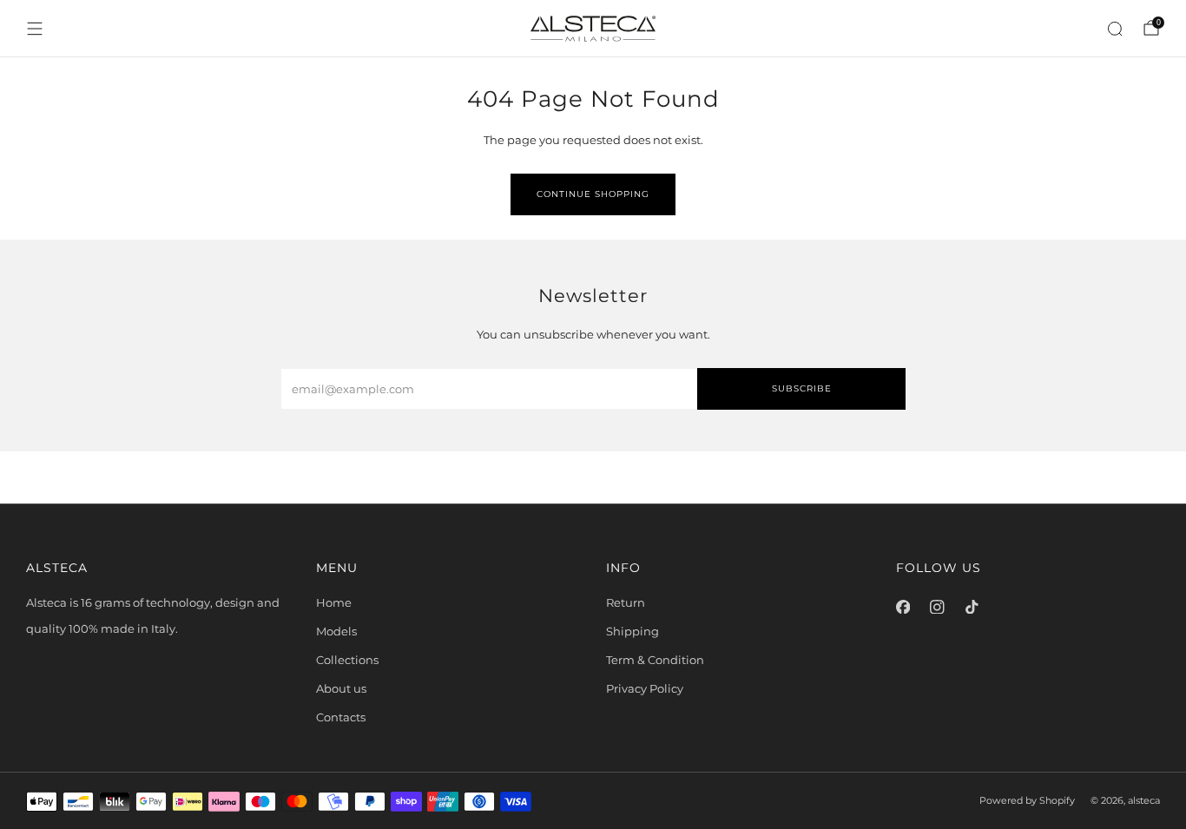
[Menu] (34, 28)
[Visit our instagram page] (937, 606)
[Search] (1114, 28)
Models (336, 631)
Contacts (341, 717)
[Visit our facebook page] (903, 606)
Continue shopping (593, 194)
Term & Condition (655, 660)
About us (341, 688)
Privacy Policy (644, 688)
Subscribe (802, 388)
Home (334, 602)
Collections (347, 660)
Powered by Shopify (1027, 800)
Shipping (632, 631)
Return (625, 602)
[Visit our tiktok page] (971, 606)
